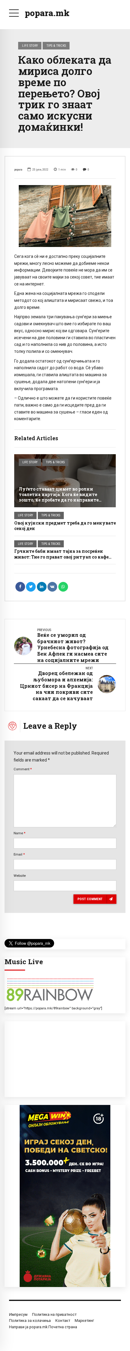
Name (19, 833)
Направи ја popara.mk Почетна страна (43, 1327)
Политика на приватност (54, 1314)
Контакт (62, 1320)
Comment (23, 769)
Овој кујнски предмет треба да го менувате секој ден (65, 525)
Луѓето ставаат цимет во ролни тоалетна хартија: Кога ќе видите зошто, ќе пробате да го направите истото (59, 497)
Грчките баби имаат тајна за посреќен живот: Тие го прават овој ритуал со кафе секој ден (61, 556)
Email (19, 854)
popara (18, 169)
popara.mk (47, 13)
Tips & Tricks (56, 45)
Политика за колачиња (30, 1320)
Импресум (18, 1314)
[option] (65, 216)
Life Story (30, 45)
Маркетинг (84, 1320)
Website (20, 875)
